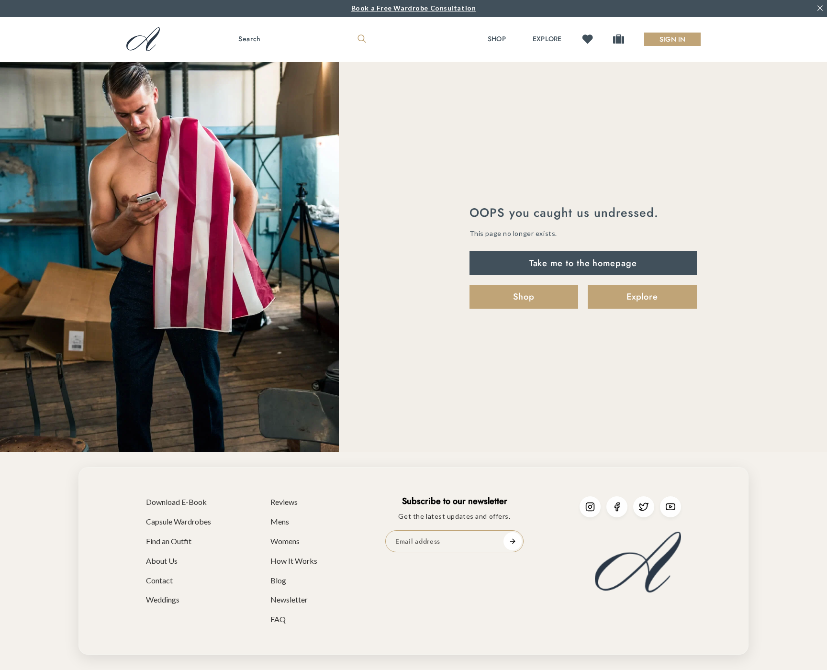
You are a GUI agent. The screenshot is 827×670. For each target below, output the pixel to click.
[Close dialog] (509, 209)
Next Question (413, 448)
